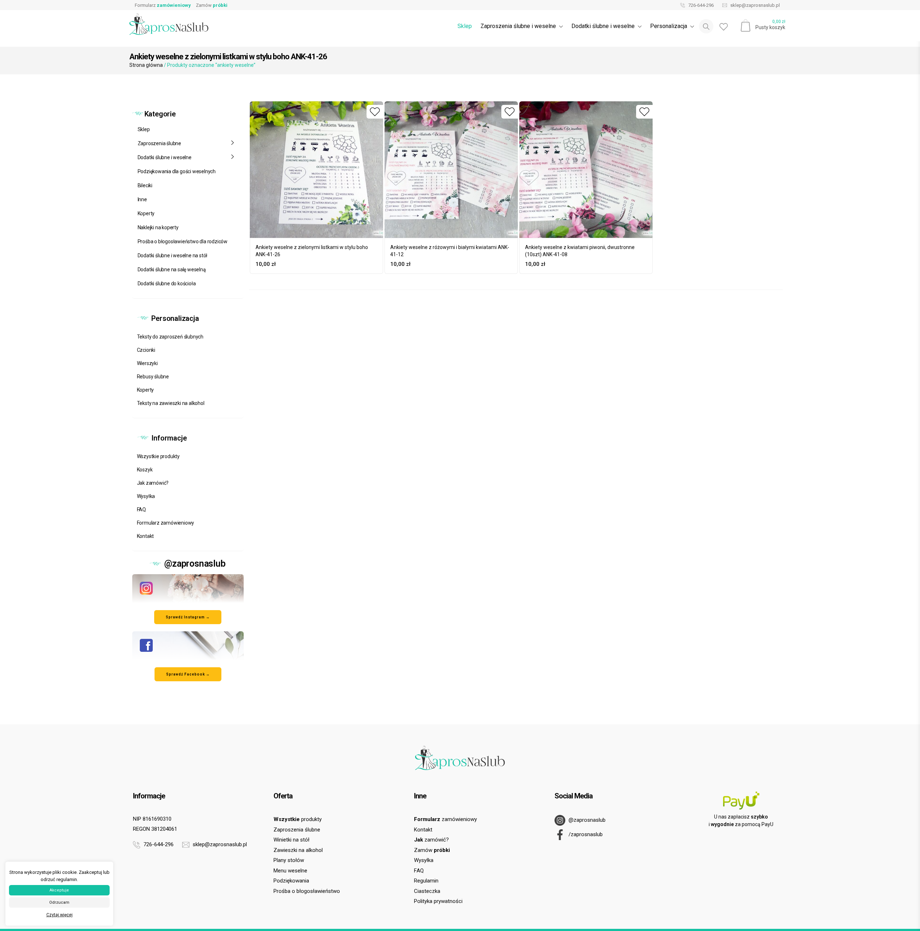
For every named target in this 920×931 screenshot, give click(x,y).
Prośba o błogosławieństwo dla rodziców (182, 241)
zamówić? (431, 839)
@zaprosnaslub (586, 820)
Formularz (163, 5)
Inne (142, 199)
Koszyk (145, 470)
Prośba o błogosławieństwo (306, 891)
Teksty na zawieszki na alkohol (170, 403)
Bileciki (145, 185)
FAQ (141, 509)
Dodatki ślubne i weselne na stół (173, 255)
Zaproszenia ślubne (159, 143)
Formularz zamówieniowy (165, 523)
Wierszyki (147, 363)
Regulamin (426, 880)
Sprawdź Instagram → (188, 617)
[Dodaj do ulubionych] (375, 112)
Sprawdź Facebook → (188, 674)
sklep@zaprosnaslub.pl (754, 5)
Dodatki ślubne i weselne (165, 157)
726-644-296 (700, 5)
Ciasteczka (427, 891)
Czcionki (146, 350)
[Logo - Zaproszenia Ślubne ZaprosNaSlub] (168, 23)
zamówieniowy (445, 819)
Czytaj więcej (59, 914)
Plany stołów (288, 860)
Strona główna (146, 65)
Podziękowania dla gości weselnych (177, 171)
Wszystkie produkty (158, 456)
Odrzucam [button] (59, 902)
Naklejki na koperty (158, 227)
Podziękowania (291, 880)
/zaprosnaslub (585, 834)
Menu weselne (290, 870)
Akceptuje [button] (59, 890)
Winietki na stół (291, 839)
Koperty (146, 213)
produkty (297, 819)
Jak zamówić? (153, 483)
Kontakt (145, 536)
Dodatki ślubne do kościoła (167, 283)
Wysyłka (146, 496)
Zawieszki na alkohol (298, 850)
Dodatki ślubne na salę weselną (172, 269)
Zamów (211, 5)
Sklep (464, 26)
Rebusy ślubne (153, 376)
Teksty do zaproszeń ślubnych (170, 337)
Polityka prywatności (438, 901)
